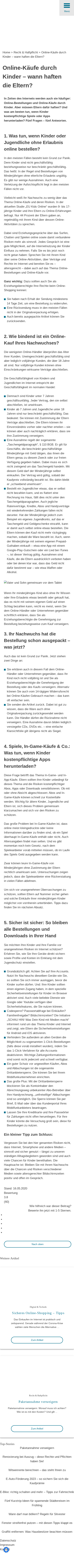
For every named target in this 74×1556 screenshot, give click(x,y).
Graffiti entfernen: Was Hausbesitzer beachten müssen (37, 1531)
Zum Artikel (37, 1340)
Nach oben (38, 1244)
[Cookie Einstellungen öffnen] (6, 1551)
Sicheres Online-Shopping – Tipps (38, 1313)
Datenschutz (8, 1540)
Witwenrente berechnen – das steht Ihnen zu (37, 1470)
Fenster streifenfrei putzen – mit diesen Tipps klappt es (37, 1523)
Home (6, 52)
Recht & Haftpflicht (26, 52)
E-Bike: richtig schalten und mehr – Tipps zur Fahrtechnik (37, 1492)
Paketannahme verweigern (38, 1402)
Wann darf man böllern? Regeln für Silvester (37, 1514)
